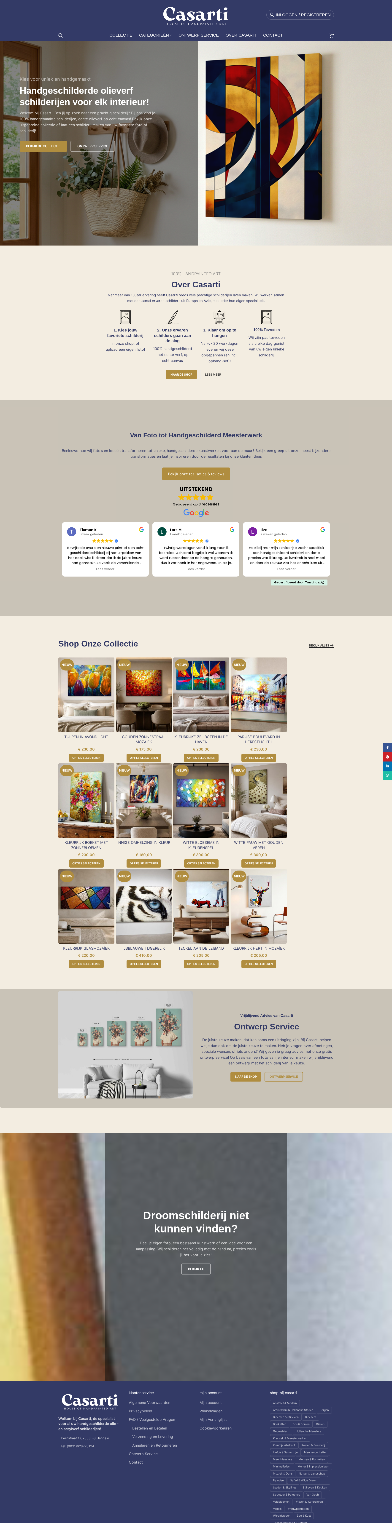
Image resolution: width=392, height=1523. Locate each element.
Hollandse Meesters (308, 1431)
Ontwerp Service (284, 1076)
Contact (136, 1462)
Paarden (278, 1480)
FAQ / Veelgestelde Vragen (152, 1419)
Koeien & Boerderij (313, 1445)
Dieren (320, 1424)
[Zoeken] (60, 35)
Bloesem (310, 1417)
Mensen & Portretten (312, 1459)
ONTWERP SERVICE (92, 146)
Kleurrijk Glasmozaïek (86, 948)
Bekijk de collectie (43, 146)
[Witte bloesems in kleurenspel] (201, 800)
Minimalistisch (282, 1466)
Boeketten (279, 1424)
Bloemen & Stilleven (286, 1417)
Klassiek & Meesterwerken (290, 1438)
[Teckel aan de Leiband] (201, 906)
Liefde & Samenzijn (285, 1452)
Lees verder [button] (105, 569)
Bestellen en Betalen (149, 1428)
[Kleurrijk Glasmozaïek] (86, 906)
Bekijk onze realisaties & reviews (196, 474)
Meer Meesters (282, 1459)
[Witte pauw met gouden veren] (259, 800)
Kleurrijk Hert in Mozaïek (258, 948)
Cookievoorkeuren (216, 1428)
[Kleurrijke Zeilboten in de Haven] (201, 694)
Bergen (324, 1410)
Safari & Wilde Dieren (303, 1480)
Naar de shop (181, 374)
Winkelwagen (211, 1411)
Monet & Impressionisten (313, 1466)
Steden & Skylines (284, 1487)
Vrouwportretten (298, 1508)
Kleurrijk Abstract (284, 1445)
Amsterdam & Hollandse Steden (293, 1410)
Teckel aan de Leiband (201, 948)
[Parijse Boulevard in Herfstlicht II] (259, 694)
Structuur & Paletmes (286, 1494)
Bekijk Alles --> (321, 645)
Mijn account (211, 1402)
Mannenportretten (315, 1452)
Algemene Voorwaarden (149, 1402)
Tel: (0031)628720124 (77, 1446)
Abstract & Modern (285, 1403)
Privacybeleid (140, 1411)
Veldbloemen (281, 1501)
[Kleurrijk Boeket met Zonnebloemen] (86, 800)
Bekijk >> (196, 1269)
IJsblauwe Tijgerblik (144, 948)
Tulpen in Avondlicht (86, 737)
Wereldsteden (281, 1515)
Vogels (277, 1508)
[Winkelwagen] (331, 35)
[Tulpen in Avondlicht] (86, 694)
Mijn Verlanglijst (213, 1419)
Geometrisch (281, 1431)
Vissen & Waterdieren (309, 1501)
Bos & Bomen (301, 1424)
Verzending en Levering (152, 1436)
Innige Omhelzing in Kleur (143, 842)
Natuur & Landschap (312, 1473)
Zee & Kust (304, 1515)
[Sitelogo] (196, 14)
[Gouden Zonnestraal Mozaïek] (144, 694)
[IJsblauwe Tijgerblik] (144, 906)
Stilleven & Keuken (315, 1487)
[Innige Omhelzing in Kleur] (144, 800)
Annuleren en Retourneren (154, 1445)
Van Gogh (312, 1494)
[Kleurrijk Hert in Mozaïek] (259, 906)
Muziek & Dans (282, 1473)
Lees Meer (213, 374)
